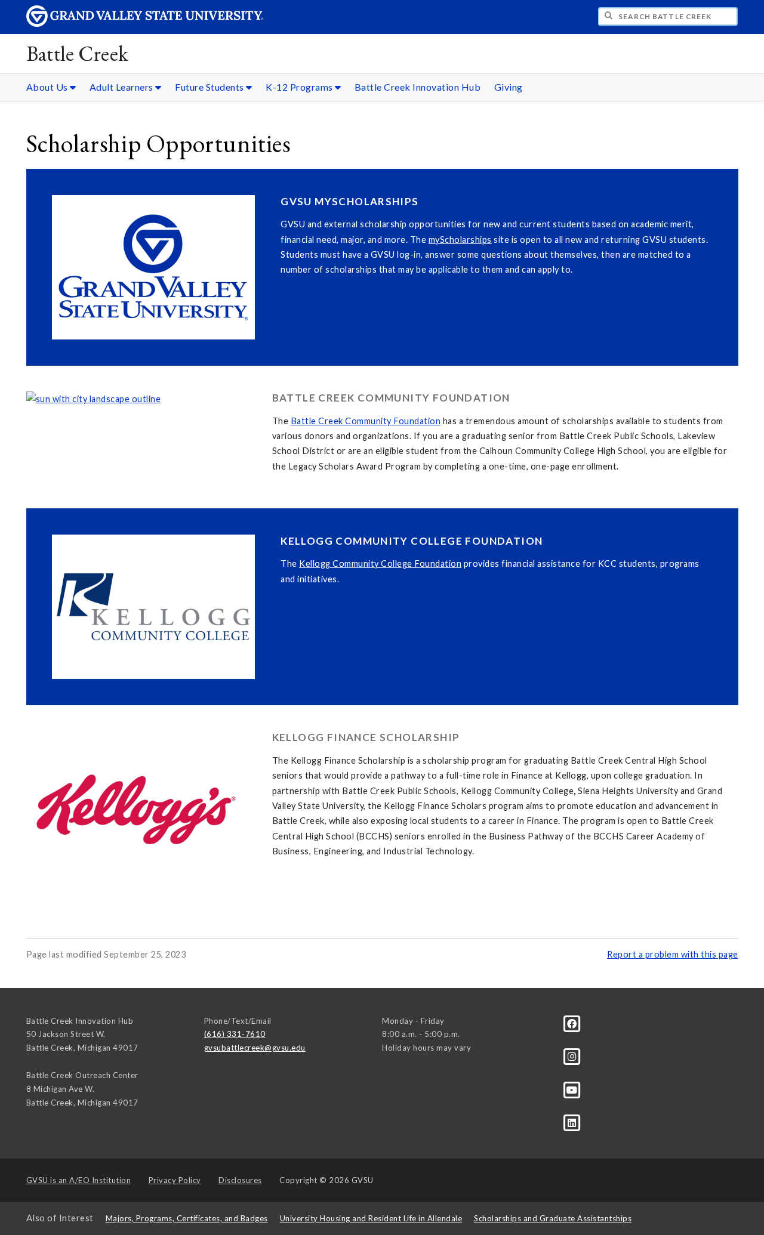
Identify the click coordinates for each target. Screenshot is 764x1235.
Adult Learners (123, 86)
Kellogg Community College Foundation (380, 563)
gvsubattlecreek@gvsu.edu (255, 1047)
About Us (48, 86)
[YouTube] (572, 1089)
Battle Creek (77, 53)
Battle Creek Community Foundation (366, 421)
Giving (508, 86)
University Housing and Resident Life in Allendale (371, 1218)
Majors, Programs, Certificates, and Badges (187, 1218)
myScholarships (460, 239)
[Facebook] (572, 1022)
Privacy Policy (175, 1180)
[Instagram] (572, 1056)
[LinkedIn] (572, 1122)
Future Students (210, 86)
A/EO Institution (78, 1180)
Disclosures (240, 1180)
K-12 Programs (300, 86)
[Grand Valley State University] (145, 23)
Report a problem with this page (672, 954)
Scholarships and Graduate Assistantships (552, 1218)
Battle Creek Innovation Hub (418, 86)
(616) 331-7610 (235, 1034)
